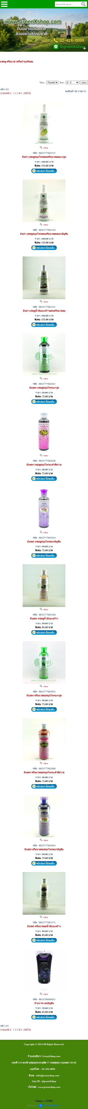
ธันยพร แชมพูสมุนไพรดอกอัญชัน (44, 541)
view (45, 147)
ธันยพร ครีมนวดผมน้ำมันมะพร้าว (44, 926)
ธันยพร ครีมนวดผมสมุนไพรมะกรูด (44, 695)
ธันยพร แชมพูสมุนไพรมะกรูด (44, 387)
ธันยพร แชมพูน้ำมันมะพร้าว (44, 618)
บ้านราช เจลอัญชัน (44, 1003)
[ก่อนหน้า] (5, 93)
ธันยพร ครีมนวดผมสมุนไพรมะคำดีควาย (44, 772)
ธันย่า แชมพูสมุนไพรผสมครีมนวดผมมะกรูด (44, 157)
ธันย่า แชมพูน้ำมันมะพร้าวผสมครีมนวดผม (44, 310)
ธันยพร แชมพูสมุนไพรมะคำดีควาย (44, 464)
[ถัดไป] (27, 93)
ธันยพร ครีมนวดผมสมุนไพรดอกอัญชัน (44, 849)
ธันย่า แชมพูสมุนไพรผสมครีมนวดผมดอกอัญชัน (44, 234)
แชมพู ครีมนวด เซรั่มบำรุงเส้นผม (16, 61)
